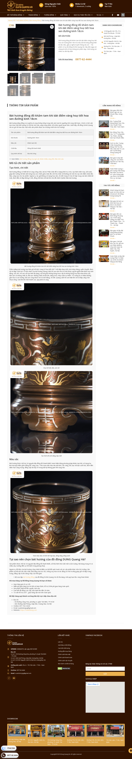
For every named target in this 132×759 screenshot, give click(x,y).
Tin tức (99, 15)
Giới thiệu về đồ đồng (64, 645)
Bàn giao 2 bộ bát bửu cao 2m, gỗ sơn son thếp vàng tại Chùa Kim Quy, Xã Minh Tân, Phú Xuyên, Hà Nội (117, 246)
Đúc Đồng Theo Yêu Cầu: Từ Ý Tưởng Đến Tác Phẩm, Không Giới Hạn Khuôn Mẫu (117, 135)
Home (10, 20)
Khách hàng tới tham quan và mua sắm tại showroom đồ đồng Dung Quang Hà (117, 193)
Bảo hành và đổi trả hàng (66, 664)
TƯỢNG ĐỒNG (49, 15)
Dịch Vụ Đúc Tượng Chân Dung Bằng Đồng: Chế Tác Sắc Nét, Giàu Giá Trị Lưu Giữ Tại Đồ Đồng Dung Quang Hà (117, 147)
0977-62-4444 (83, 59)
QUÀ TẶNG (64, 15)
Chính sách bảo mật (64, 654)
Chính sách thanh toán (65, 657)
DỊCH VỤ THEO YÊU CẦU (82, 15)
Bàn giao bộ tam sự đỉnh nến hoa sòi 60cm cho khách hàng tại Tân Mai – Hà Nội (116, 205)
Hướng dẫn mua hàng (65, 651)
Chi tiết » (112, 118)
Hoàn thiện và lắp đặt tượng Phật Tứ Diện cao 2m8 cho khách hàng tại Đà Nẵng (117, 259)
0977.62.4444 (12, 755)
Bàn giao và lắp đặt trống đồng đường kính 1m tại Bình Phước (116, 233)
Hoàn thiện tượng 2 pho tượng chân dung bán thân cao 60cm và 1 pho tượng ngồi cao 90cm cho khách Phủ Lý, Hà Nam (117, 173)
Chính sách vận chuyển (65, 660)
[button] (123, 15)
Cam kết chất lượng (64, 648)
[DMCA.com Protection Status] (64, 669)
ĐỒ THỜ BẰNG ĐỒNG (14, 15)
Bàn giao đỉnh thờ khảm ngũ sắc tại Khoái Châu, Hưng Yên (116, 113)
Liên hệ (60, 642)
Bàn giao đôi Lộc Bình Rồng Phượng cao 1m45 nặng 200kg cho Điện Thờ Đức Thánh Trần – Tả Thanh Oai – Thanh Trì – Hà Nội (117, 219)
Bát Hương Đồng (35, 20)
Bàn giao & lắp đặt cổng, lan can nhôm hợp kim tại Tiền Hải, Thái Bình (117, 160)
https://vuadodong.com (28, 610)
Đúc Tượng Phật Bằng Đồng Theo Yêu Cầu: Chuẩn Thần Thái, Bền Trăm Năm (117, 124)
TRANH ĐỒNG (33, 15)
